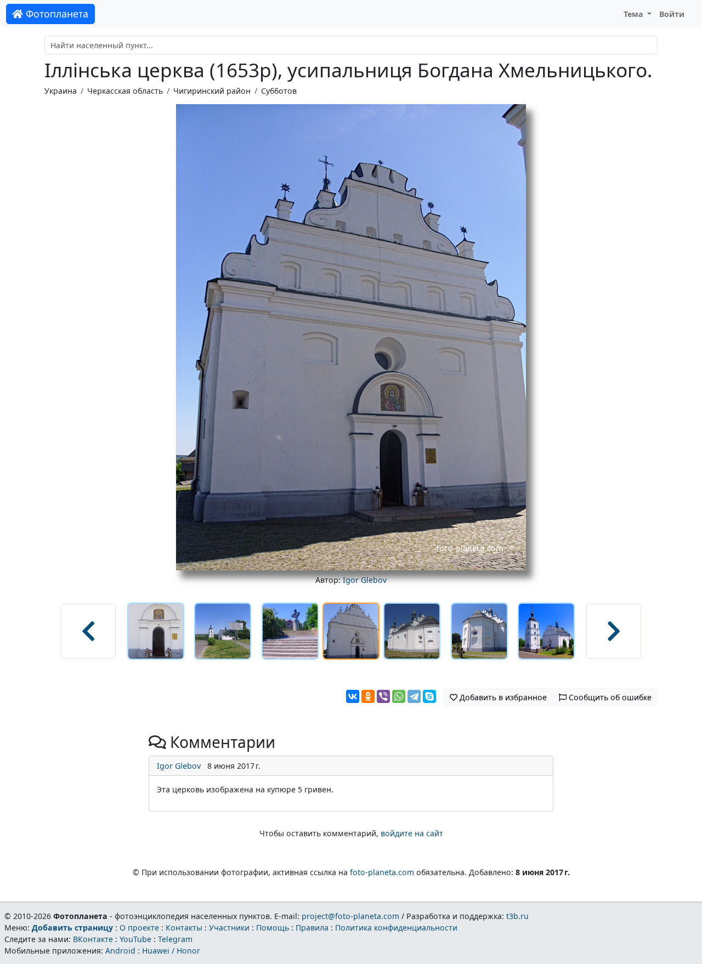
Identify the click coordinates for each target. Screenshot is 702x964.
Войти (671, 14)
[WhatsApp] (398, 696)
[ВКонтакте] (352, 696)
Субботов (279, 91)
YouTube (135, 939)
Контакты (184, 927)
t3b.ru (517, 916)
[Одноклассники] (368, 696)
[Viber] (383, 696)
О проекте (139, 927)
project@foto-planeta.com (350, 916)
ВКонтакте (93, 939)
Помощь (272, 927)
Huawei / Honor (171, 950)
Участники (229, 927)
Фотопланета (55, 13)
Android (120, 950)
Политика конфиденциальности (396, 927)
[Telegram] (414, 696)
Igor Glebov (365, 580)
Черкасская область (125, 91)
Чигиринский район (212, 91)
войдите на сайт (412, 833)
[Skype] (429, 696)
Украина (60, 91)
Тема (635, 14)
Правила (312, 927)
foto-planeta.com (382, 872)
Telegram (175, 939)
